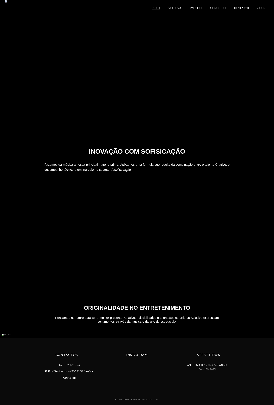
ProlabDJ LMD (152, 399)
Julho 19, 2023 (207, 369)
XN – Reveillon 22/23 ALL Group (207, 364)
